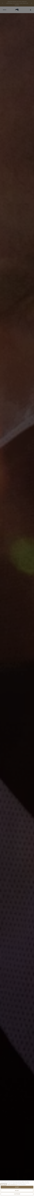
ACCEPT (17, 1187)
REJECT (17, 1190)
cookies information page (12, 1184)
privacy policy (3, 1184)
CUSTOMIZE (17, 1193)
